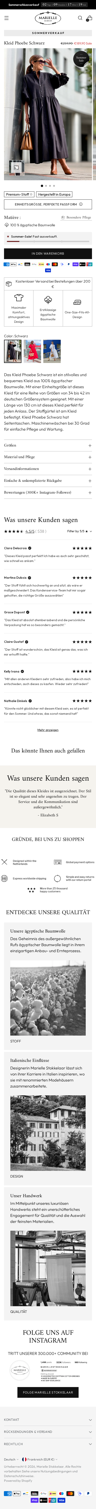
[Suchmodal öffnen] (80, 18)
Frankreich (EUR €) (40, 1459)
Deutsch (9, 1459)
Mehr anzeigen (48, 730)
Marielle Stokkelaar (50, 1467)
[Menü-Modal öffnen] (6, 18)
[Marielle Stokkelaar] (48, 18)
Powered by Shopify (18, 1481)
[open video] (17, 168)
